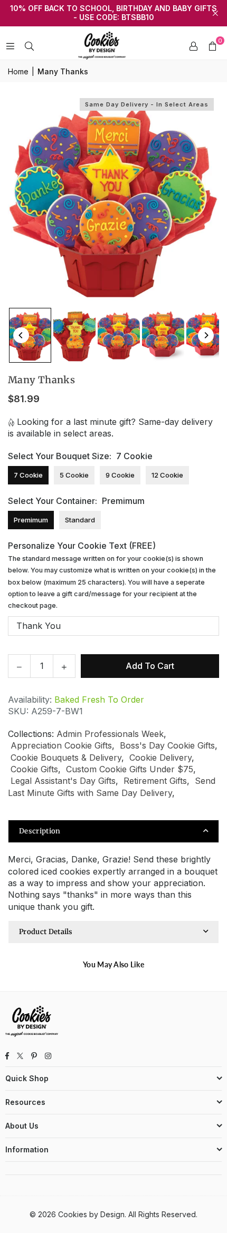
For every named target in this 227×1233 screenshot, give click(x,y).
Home (18, 71)
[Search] (29, 46)
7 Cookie (28, 475)
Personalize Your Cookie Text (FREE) (112, 574)
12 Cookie (167, 475)
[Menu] (10, 46)
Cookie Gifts (34, 769)
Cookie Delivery (160, 757)
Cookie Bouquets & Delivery (66, 757)
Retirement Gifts (155, 780)
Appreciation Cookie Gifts (61, 745)
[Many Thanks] (163, 335)
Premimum (31, 520)
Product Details (46, 931)
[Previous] (21, 335)
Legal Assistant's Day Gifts (63, 780)
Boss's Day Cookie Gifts (167, 745)
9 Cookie (120, 475)
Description (40, 831)
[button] (212, 45)
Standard (80, 520)
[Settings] (193, 45)
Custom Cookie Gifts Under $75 (129, 769)
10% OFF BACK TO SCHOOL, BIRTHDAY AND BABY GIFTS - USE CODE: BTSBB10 (113, 13)
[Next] (206, 335)
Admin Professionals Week (110, 734)
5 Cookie (74, 475)
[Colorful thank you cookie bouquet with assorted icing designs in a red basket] (119, 335)
